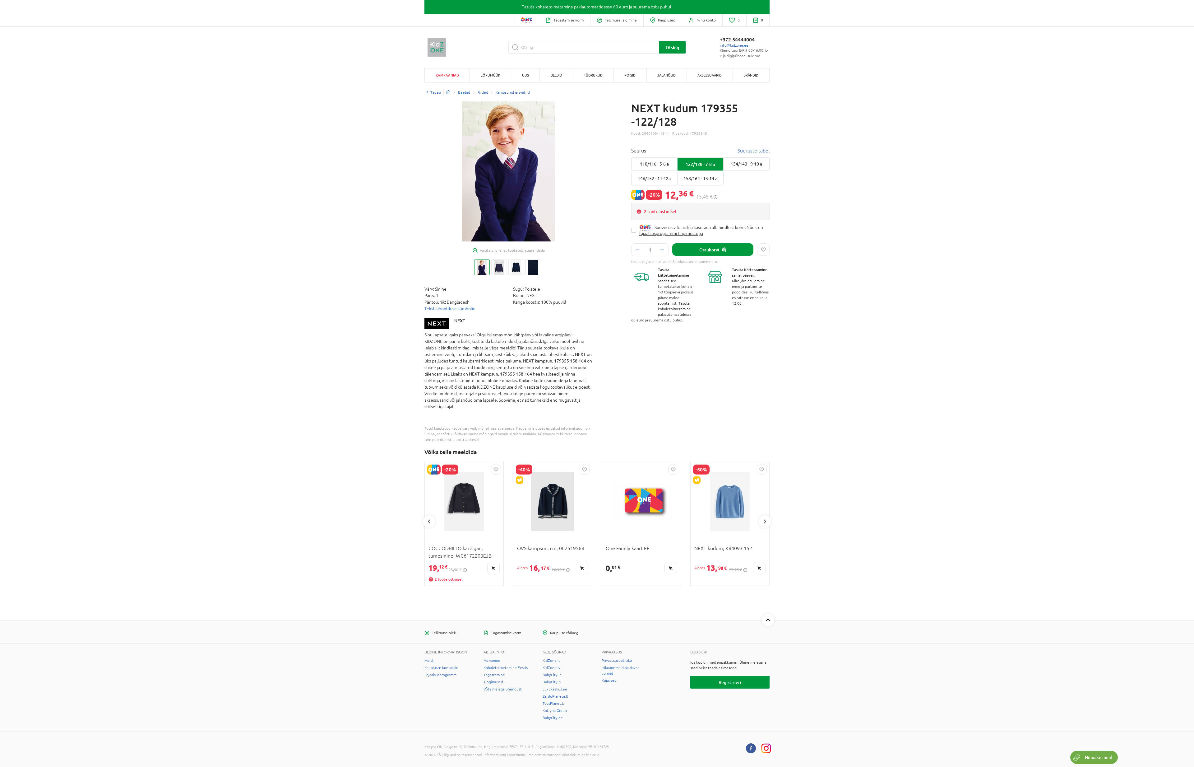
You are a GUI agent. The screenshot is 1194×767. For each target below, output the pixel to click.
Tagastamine (494, 675)
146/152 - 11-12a (654, 178)
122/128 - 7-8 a (700, 164)
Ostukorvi (709, 249)
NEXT (459, 320)
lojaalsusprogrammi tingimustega (671, 233)
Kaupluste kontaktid (441, 668)
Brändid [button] (750, 75)
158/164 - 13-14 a (700, 178)
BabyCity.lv (552, 682)
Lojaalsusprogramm (440, 675)
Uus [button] (525, 75)
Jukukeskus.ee (555, 689)
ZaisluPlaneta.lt (555, 696)
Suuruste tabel (754, 150)
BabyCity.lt (552, 675)
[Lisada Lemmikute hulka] (763, 249)
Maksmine (492, 660)
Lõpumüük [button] (490, 75)
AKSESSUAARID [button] (709, 75)
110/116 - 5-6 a (654, 163)
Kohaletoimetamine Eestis (506, 668)
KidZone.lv (551, 668)
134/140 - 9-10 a (746, 163)
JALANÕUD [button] (666, 75)
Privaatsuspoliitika (617, 660)
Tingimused (493, 682)
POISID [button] (630, 75)
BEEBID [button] (556, 75)
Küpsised (609, 680)
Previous (429, 521)
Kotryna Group (555, 711)
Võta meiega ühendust (503, 689)
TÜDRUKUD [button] (593, 75)
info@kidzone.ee (734, 45)
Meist (429, 660)
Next (765, 521)
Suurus (638, 150)
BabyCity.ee (553, 718)
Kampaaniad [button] (447, 75)
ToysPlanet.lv (554, 703)
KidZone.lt (551, 660)
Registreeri (730, 682)
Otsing (672, 47)
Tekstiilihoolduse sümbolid (449, 308)
